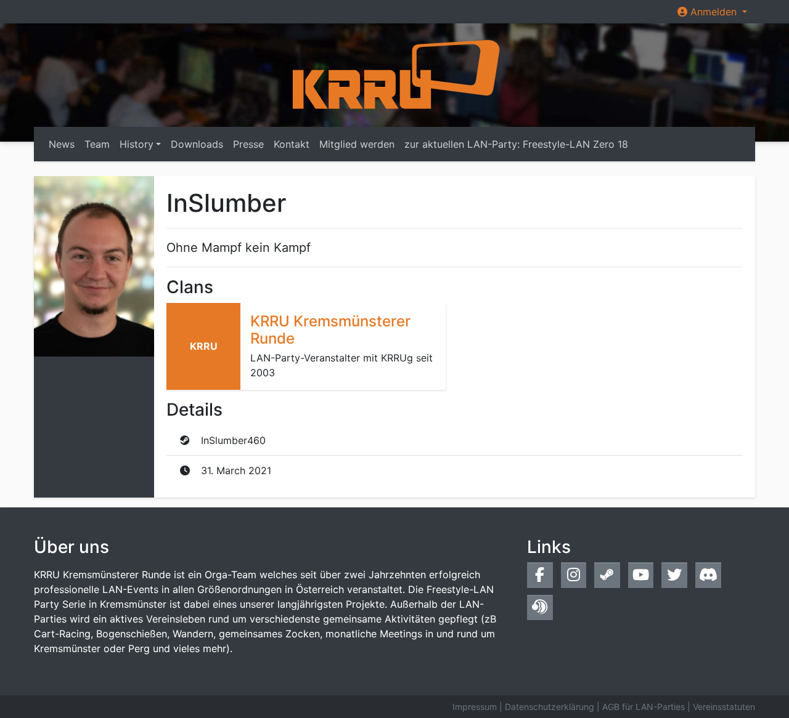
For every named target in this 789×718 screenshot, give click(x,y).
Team (97, 144)
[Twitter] (674, 574)
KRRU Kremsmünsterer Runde (330, 330)
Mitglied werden (356, 144)
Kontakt (291, 144)
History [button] (136, 144)
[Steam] (607, 574)
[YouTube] (641, 574)
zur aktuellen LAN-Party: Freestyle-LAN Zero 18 (516, 144)
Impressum (474, 706)
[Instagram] (574, 574)
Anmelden (713, 12)
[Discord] (708, 574)
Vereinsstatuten (724, 706)
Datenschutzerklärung (549, 706)
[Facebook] (540, 574)
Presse (248, 144)
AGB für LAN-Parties (643, 706)
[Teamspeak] (540, 607)
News (62, 144)
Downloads (197, 144)
